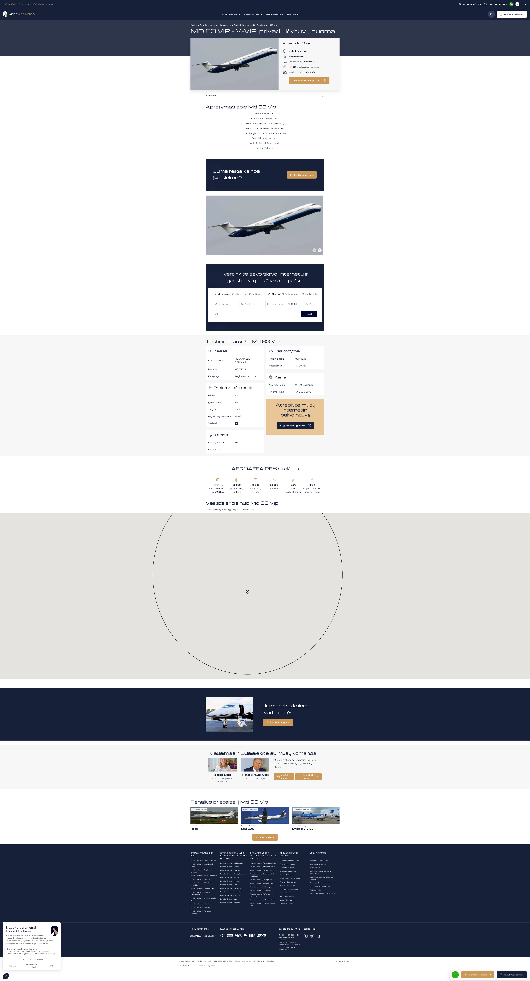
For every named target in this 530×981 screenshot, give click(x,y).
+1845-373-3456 (288, 937)
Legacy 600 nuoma (287, 900)
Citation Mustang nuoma (289, 860)
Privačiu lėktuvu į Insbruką (230, 870)
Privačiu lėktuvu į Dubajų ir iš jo (261, 883)
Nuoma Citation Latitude (289, 889)
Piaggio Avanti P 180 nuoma (290, 878)
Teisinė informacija (204, 961)
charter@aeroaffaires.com (288, 942)
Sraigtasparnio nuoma (318, 864)
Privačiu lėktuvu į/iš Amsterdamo (262, 900)
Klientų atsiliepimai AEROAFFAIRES (323, 894)
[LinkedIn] (517, 4)
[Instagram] (312, 936)
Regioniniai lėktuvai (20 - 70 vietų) (249, 25)
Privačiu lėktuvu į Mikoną (229, 881)
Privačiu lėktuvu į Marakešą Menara (233, 892)
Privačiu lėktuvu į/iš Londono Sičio (263, 863)
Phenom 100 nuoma (287, 864)
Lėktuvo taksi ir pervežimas (320, 886)
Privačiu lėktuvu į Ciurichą (200, 879)
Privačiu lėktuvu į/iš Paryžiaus (261, 880)
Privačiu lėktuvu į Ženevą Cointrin (203, 860)
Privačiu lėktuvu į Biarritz (229, 877)
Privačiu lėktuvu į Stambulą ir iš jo (262, 867)
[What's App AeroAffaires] (511, 4)
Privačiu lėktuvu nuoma (319, 860)
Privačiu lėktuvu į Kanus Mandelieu (203, 876)
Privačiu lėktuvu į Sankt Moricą (231, 863)
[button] (512, 14)
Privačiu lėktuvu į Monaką (200, 907)
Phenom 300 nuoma (288, 882)
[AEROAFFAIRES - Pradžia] (19, 14)
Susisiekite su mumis (243, 961)
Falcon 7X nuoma (286, 904)
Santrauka (211, 95)
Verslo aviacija (315, 868)
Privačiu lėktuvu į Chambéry (230, 895)
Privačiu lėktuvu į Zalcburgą (230, 888)
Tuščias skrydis (315, 890)
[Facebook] (306, 936)
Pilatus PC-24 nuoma (288, 871)
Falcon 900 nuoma (287, 896)
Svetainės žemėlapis (187, 961)
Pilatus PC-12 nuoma (287, 868)
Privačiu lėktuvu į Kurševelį (230, 867)
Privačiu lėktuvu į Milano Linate (202, 889)
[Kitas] (320, 250)
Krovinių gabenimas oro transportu (323, 883)
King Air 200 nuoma (287, 886)
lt (523, 4)
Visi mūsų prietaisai (265, 837)
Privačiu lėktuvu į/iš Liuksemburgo (263, 890)
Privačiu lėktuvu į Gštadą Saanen (232, 874)
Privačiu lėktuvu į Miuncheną (201, 904)
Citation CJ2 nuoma (287, 875)
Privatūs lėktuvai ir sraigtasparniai (215, 25)
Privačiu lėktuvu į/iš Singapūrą (261, 887)
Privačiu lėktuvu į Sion (228, 885)
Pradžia (193, 25)
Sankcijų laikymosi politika (264, 961)
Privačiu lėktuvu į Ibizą (228, 899)
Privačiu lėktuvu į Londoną (230, 903)
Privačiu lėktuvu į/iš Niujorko (260, 870)
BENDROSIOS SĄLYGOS (223, 961)
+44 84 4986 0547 (291, 935)
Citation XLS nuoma (287, 893)
